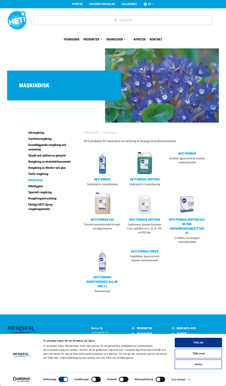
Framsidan (71, 39)
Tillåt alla (198, 342)
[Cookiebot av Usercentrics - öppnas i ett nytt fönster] (21, 379)
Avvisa (198, 364)
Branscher (115, 39)
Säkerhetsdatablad (102, 4)
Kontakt (156, 39)
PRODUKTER (91, 133)
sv (149, 4)
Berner (182, 333)
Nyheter (77, 4)
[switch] (96, 379)
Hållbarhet (129, 4)
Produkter (91, 39)
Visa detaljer (178, 379)
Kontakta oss (186, 328)
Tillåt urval (198, 353)
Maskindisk (109, 133)
